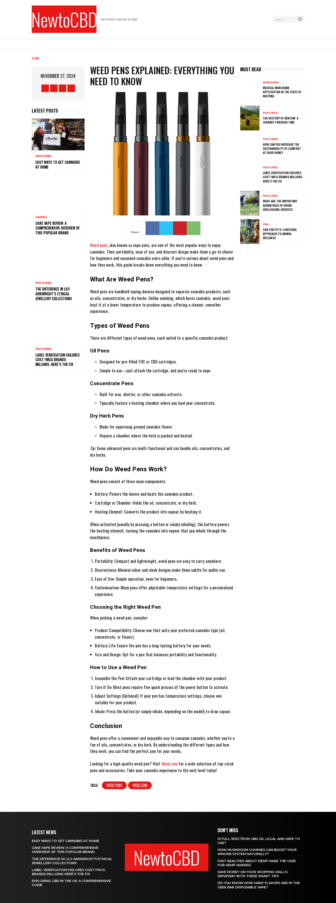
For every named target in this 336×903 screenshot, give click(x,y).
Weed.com (169, 764)
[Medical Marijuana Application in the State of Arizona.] (249, 89)
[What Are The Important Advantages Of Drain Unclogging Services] (249, 203)
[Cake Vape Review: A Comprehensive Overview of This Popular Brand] (58, 195)
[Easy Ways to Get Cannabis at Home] (58, 134)
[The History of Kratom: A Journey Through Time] (249, 118)
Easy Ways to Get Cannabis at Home (57, 164)
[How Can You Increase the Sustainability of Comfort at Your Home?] (249, 146)
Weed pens (98, 245)
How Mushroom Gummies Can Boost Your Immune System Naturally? (257, 852)
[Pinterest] (180, 228)
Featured (43, 156)
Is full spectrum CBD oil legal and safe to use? (259, 841)
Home (36, 58)
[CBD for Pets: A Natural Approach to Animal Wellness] (249, 231)
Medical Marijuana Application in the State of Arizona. (282, 91)
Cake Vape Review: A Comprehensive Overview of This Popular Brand (57, 228)
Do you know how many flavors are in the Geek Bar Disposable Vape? (259, 885)
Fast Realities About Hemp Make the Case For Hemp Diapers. (257, 863)
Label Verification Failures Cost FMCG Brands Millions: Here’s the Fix (57, 359)
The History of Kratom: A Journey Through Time (280, 120)
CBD (266, 224)
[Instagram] (54, 88)
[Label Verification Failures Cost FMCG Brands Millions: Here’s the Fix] (58, 327)
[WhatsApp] (193, 228)
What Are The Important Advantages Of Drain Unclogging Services (280, 205)
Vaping (41, 217)
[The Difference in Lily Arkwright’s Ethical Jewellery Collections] (58, 261)
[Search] (300, 19)
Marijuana (271, 82)
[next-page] (250, 253)
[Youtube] (71, 88)
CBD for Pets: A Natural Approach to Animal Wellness (280, 233)
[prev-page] (243, 253)
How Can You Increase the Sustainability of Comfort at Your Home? (282, 148)
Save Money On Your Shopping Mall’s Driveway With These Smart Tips (253, 874)
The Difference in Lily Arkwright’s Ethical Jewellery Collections (53, 293)
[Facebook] (45, 88)
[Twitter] (62, 88)
